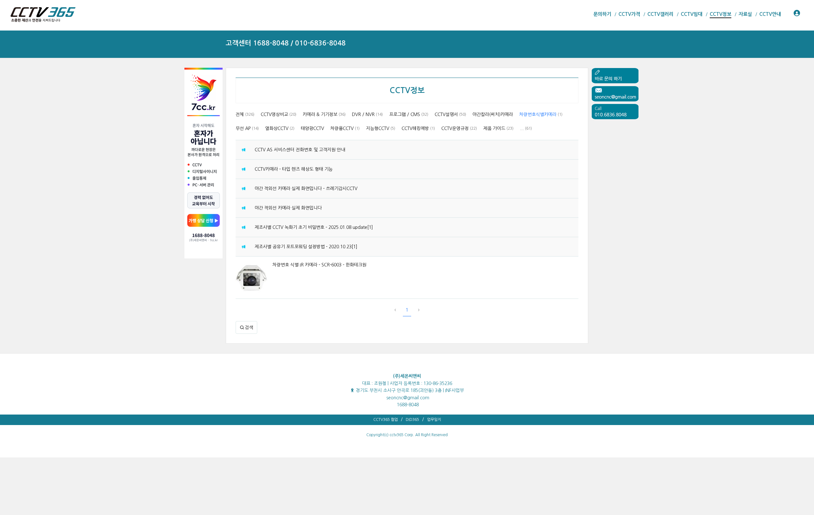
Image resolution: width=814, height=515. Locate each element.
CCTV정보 (407, 90)
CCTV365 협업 (385, 420)
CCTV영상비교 (278, 114)
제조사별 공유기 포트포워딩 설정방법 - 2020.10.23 (303, 246)
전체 (245, 114)
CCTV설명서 (450, 114)
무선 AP (247, 128)
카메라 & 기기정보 (324, 114)
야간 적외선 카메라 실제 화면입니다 (288, 208)
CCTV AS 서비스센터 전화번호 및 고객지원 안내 (300, 150)
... (526, 128)
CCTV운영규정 (459, 128)
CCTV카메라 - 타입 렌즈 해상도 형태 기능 (294, 169)
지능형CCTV (380, 128)
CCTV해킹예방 (418, 128)
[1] (370, 227)
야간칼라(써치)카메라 (493, 114)
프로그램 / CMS (408, 114)
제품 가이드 (498, 128)
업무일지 (434, 420)
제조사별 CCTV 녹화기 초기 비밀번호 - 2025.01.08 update (311, 227)
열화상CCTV (279, 128)
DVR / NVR (367, 114)
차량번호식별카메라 (540, 114)
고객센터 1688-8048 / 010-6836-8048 (286, 43)
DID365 (412, 420)
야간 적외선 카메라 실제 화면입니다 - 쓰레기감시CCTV (306, 188)
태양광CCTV (312, 128)
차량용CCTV (345, 128)
